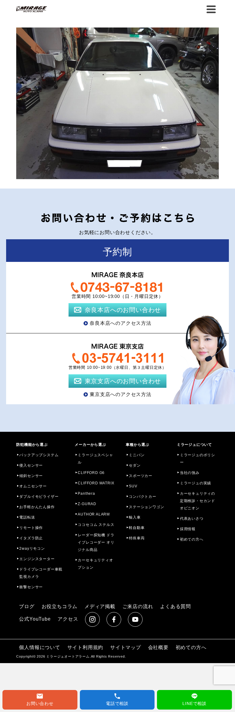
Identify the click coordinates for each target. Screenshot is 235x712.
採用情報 (188, 529)
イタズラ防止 (31, 538)
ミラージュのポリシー (197, 458)
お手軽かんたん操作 (36, 507)
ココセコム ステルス (96, 525)
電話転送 (27, 517)
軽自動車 (136, 528)
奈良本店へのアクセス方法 (120, 323)
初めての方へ (191, 539)
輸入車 (134, 517)
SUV (133, 486)
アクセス (68, 619)
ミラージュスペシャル (95, 458)
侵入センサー (31, 465)
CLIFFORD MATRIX (96, 483)
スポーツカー (140, 476)
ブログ (26, 606)
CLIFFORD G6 (91, 473)
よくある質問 (175, 606)
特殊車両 (136, 538)
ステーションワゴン (146, 507)
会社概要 (158, 647)
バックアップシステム (38, 455)
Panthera (86, 493)
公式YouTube (34, 619)
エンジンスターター (36, 559)
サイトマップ (125, 647)
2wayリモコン (32, 548)
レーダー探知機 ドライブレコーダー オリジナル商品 (96, 542)
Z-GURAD (87, 504)
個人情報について (39, 647)
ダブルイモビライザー (38, 496)
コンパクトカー (142, 496)
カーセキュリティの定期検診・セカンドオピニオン (197, 500)
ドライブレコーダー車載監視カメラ (40, 573)
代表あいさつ (191, 518)
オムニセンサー (33, 486)
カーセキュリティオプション (95, 564)
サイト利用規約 (85, 647)
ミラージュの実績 (195, 483)
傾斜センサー (31, 476)
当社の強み (190, 473)
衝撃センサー (31, 587)
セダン (134, 465)
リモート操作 (31, 528)
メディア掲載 (99, 606)
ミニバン (136, 455)
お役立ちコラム (60, 606)
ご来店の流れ (137, 606)
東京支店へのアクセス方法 (120, 394)
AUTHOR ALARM (94, 514)
